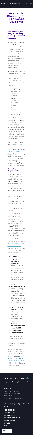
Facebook (5, 410)
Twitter (8, 410)
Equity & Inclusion (12, 418)
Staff (6, 426)
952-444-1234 (8, 396)
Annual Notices (10, 415)
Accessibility (9, 413)
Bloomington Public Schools (21, 382)
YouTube (11, 410)
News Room (9, 423)
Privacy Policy (10, 420)
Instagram (14, 410)
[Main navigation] (31, 4)
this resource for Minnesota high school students (16, 358)
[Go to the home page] (16, 378)
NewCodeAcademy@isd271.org (14, 398)
